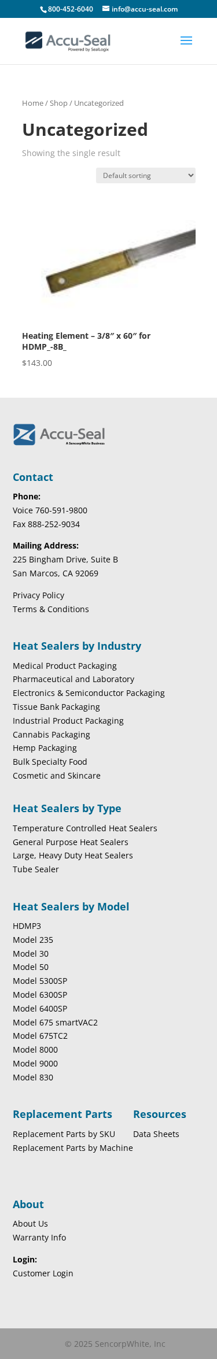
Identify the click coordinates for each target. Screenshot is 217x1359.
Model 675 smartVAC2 (55, 1022)
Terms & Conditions (51, 608)
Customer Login (43, 1273)
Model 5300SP (40, 980)
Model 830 (33, 1077)
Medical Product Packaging (65, 665)
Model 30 (31, 953)
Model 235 (33, 939)
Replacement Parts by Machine (73, 1147)
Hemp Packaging (45, 747)
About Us (30, 1223)
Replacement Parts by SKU (64, 1133)
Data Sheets (156, 1133)
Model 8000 (35, 1049)
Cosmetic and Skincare (57, 775)
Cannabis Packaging (51, 734)
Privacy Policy (38, 595)
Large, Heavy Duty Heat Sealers (73, 855)
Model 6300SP (40, 994)
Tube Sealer (36, 869)
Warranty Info (39, 1237)
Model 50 (31, 966)
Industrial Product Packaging (68, 720)
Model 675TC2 (40, 1035)
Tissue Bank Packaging (56, 706)
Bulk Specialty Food (50, 761)
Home (32, 103)
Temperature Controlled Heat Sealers (85, 828)
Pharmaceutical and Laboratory (73, 678)
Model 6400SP (40, 1008)
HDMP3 (27, 925)
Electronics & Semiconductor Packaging (89, 692)
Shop (59, 103)
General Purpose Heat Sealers (70, 841)
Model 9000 (35, 1063)
